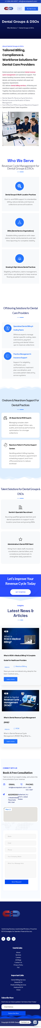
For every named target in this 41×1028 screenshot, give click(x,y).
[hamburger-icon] (19, 8)
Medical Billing (21, 666)
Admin (7, 667)
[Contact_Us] (35, 1022)
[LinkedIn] (8, 939)
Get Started (20, 592)
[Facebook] (3, 939)
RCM (17, 728)
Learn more (10, 679)
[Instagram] (14, 939)
